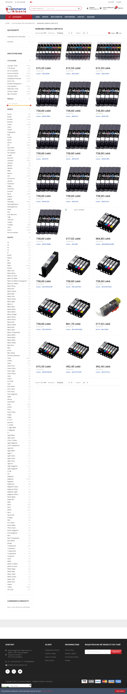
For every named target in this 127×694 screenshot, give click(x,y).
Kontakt (118, 2)
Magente (10, 479)
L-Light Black (11, 427)
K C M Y (10, 420)
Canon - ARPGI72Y (42, 159)
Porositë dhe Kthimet (72, 657)
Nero (9, 507)
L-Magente (11, 430)
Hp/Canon (10, 148)
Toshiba (10, 225)
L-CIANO (10, 425)
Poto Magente (12, 533)
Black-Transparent (13, 332)
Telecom (10, 220)
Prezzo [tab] (10, 99)
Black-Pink (10, 322)
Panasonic (10, 184)
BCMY (9, 255)
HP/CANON (11, 153)
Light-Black (11, 451)
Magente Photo (12, 489)
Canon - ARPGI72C (72, 116)
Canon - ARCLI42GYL (102, 74)
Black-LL (10, 304)
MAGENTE (10, 484)
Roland (9, 196)
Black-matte (11, 309)
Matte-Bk (10, 499)
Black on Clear (12, 276)
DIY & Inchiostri (12, 71)
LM (8, 474)
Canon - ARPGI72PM (102, 159)
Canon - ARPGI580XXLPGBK (105, 244)
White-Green (11, 577)
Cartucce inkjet (12, 91)
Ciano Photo (11, 368)
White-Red (11, 582)
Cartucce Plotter (13, 73)
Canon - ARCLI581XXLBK (74, 329)
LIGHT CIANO (12, 440)
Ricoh (9, 194)
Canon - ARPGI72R (72, 201)
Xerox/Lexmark (12, 232)
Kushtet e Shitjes (50, 653)
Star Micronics (12, 214)
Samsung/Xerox (12, 204)
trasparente (11, 551)
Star (8, 212)
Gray (9, 404)
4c (8, 247)
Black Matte (11, 273)
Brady (9, 117)
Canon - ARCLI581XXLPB (44, 287)
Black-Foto (11, 296)
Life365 (10, 163)
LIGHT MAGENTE (13, 445)
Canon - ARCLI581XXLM (104, 287)
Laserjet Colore (12, 76)
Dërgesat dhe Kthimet (52, 650)
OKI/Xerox (11, 178)
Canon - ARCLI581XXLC (73, 287)
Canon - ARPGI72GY (42, 201)
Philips (9, 186)
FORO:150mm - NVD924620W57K (20, 680)
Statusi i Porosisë (50, 657)
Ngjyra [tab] (10, 237)
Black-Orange (12, 314)
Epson (9, 142)
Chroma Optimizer (13, 355)
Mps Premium (12, 94)
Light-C (9, 453)
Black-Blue (10, 294)
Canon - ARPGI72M (102, 116)
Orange (10, 517)
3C (8, 242)
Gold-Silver (11, 402)
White (9, 561)
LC (8, 433)
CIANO (9, 361)
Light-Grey (11, 461)
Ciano (9, 358)
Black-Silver (11, 330)
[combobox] (61, 8)
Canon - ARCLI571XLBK (73, 372)
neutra (9, 173)
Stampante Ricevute (14, 78)
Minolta (9, 168)
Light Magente (12, 443)
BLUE (9, 350)
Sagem (9, 199)
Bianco (9, 258)
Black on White (12, 278)
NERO (9, 510)
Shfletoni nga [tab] (14, 53)
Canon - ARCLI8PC (72, 244)
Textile (9, 222)
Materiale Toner (12, 89)
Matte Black (11, 497)
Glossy (9, 399)
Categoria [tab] (11, 61)
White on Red (12, 566)
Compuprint (11, 132)
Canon (9, 124)
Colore (9, 379)
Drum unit (10, 81)
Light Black (11, 435)
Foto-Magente (12, 394)
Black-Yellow (11, 343)
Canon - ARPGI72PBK (43, 116)
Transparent (11, 546)
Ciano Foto (11, 366)
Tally (9, 217)
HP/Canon (10, 150)
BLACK (9, 268)
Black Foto (10, 271)
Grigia (9, 415)
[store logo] (15, 9)
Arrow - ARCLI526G (102, 329)
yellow (9, 584)
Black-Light (11, 301)
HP (8, 145)
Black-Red (10, 327)
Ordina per (51, 33)
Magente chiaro (12, 487)
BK (8, 260)
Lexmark (10, 160)
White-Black (11, 569)
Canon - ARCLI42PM (43, 74)
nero (9, 512)
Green (9, 407)
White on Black (12, 564)
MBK (9, 502)
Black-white (11, 335)
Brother (10, 119)
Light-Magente (12, 469)
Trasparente (11, 553)
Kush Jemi (111, 2)
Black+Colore (11, 291)
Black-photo (11, 317)
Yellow (9, 587)
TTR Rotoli (11, 68)
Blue (8, 348)
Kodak (9, 155)
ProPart (10, 191)
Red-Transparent (13, 538)
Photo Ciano (11, 528)
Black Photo (11, 286)
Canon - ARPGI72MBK (43, 244)
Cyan (9, 384)
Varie (9, 559)
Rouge (9, 543)
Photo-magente (12, 530)
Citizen (9, 130)
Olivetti (9, 181)
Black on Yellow (12, 283)
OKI (8, 176)
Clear (9, 376)
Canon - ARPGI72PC (72, 159)
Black (9, 265)
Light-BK (10, 448)
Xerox (9, 230)
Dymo (9, 140)
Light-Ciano (11, 458)
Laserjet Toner (12, 66)
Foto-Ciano (11, 389)
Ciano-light (11, 371)
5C (8, 250)
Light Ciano (11, 438)
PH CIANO (10, 523)
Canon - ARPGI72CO (102, 201)
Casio (9, 127)
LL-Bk (9, 471)
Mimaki (9, 166)
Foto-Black (11, 386)
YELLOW (10, 589)
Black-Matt (11, 307)
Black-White (11, 337)
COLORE (10, 381)
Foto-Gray (10, 391)
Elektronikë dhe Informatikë (23, 23)
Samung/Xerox (12, 207)
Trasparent (11, 548)
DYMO (9, 137)
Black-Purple (11, 325)
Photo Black (11, 525)
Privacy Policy (69, 650)
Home (7, 23)
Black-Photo (11, 319)
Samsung (10, 202)
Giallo (9, 397)
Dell (8, 135)
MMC (9, 171)
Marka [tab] (10, 109)
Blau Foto (10, 345)
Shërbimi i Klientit (70, 653)
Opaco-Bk (10, 515)
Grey (9, 409)
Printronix (10, 189)
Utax (9, 227)
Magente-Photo (12, 494)
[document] (63, 691)
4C (8, 245)
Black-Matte (11, 312)
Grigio (9, 417)
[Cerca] (79, 8)
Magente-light (12, 492)
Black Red (10, 289)
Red (8, 535)
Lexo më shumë (46, 691)
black (9, 263)
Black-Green (11, 299)
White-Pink (11, 579)
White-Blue (11, 571)
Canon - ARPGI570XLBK (44, 372)
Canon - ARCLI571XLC (103, 372)
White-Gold (11, 574)
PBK (8, 520)
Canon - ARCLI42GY (72, 74)
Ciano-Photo (11, 373)
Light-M (10, 463)
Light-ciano (11, 456)
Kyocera (10, 158)
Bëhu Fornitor (49, 660)
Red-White (11, 541)
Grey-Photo (11, 412)
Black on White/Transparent (17, 281)
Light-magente (12, 466)
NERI (9, 505)
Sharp (9, 209)
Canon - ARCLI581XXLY (43, 329)
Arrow (9, 114)
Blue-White (11, 353)
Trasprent (10, 556)
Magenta (10, 476)
